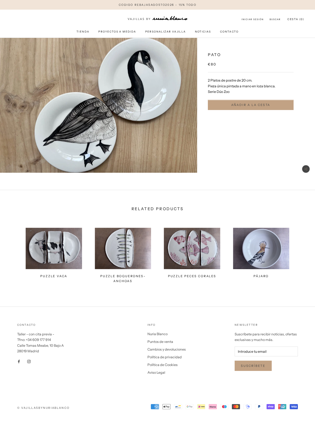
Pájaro (261, 276)
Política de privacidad (164, 357)
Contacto (229, 31)
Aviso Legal (156, 372)
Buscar (275, 19)
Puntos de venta (160, 341)
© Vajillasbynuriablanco (43, 407)
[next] (301, 253)
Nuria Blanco (157, 334)
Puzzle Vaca (53, 276)
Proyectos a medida (117, 31)
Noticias (203, 31)
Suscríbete (253, 366)
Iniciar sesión (253, 19)
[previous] (13, 253)
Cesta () (295, 19)
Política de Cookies (162, 365)
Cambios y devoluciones (166, 349)
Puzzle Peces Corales (192, 276)
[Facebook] (19, 361)
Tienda (82, 31)
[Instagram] (29, 361)
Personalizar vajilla (165, 31)
